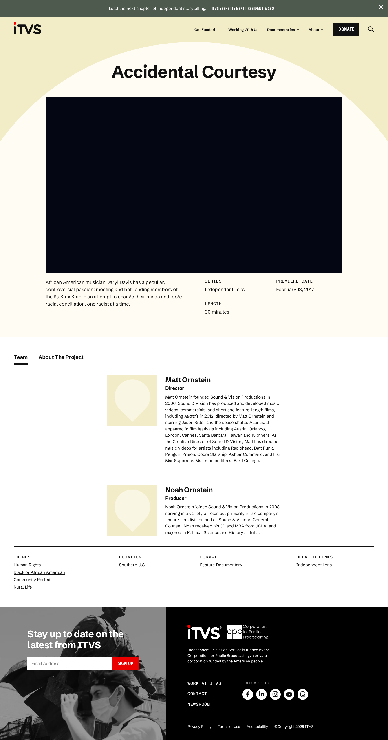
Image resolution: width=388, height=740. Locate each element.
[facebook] (247, 694)
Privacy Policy (199, 726)
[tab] (21, 359)
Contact (197, 693)
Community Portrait (33, 579)
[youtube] (289, 694)
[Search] (371, 30)
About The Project (61, 357)
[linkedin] (261, 694)
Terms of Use (229, 726)
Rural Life (23, 587)
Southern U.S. (132, 564)
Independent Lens (225, 289)
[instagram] (275, 694)
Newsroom (198, 704)
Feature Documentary (221, 564)
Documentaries (281, 29)
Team (21, 357)
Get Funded (204, 29)
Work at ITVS (204, 683)
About (314, 29)
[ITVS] (28, 28)
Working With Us (243, 29)
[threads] (303, 694)
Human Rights (27, 564)
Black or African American (39, 572)
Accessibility (257, 726)
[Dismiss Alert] (381, 7)
